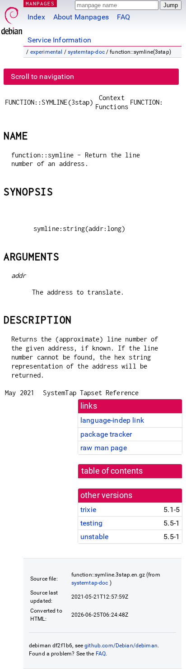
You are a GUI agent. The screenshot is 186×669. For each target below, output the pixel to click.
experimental (46, 52)
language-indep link (112, 420)
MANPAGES (40, 3)
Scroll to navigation (42, 76)
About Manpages (81, 17)
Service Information (59, 40)
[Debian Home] (11, 18)
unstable (94, 536)
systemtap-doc (86, 52)
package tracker (106, 434)
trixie (88, 509)
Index (36, 17)
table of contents (112, 470)
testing (91, 523)
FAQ (123, 17)
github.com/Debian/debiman (121, 645)
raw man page (103, 447)
